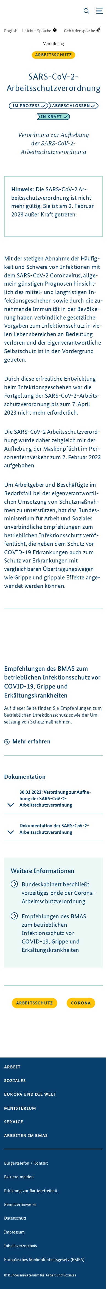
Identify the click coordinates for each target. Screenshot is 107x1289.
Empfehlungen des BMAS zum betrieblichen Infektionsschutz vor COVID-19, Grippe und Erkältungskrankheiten (54, 933)
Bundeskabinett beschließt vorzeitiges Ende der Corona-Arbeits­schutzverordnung (58, 893)
